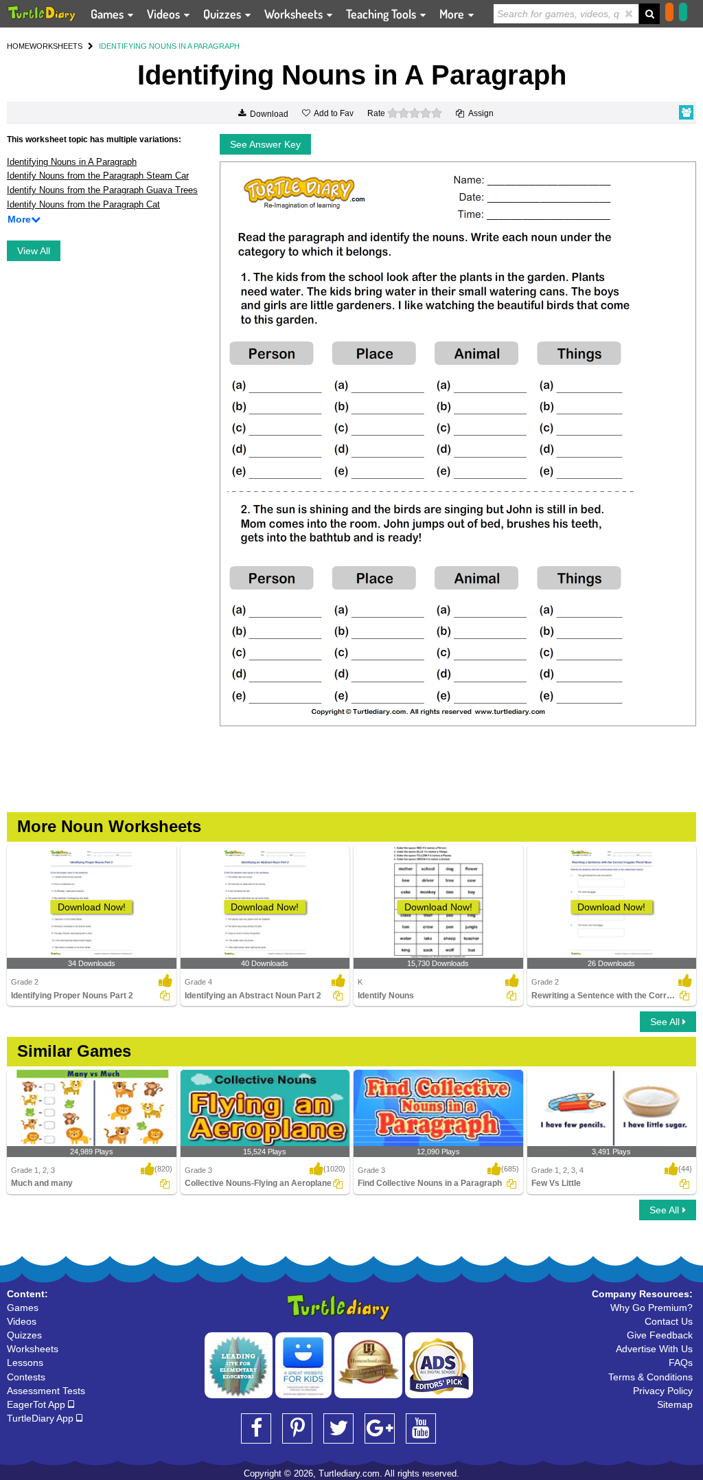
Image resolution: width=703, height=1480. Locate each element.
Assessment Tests (46, 1390)
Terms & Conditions (650, 1376)
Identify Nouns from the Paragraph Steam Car (98, 175)
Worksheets (294, 13)
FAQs (681, 1362)
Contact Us (669, 1321)
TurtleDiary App (41, 1418)
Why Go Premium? (651, 1307)
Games (108, 13)
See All (666, 1021)
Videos (165, 13)
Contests (26, 1376)
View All (33, 250)
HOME (18, 46)
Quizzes (223, 13)
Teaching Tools (382, 13)
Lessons (25, 1362)
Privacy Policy (663, 1390)
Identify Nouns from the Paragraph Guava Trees (102, 190)
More (453, 13)
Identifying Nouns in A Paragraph (72, 162)
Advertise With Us (654, 1348)
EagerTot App (37, 1404)
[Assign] (165, 995)
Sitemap (675, 1404)
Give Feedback (660, 1335)
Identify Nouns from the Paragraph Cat (83, 204)
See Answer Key (265, 144)
